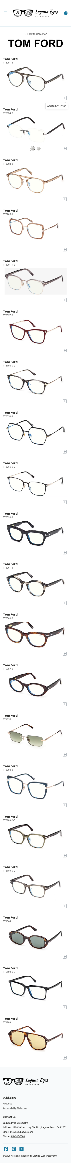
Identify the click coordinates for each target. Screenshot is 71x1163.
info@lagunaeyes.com (21, 1132)
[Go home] (35, 13)
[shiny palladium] (39, 148)
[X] (21, 1150)
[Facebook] (6, 1150)
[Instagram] (14, 1150)
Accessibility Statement (15, 1108)
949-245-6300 (18, 1136)
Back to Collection (37, 34)
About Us (7, 1103)
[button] (5, 13)
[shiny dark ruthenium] (32, 148)
